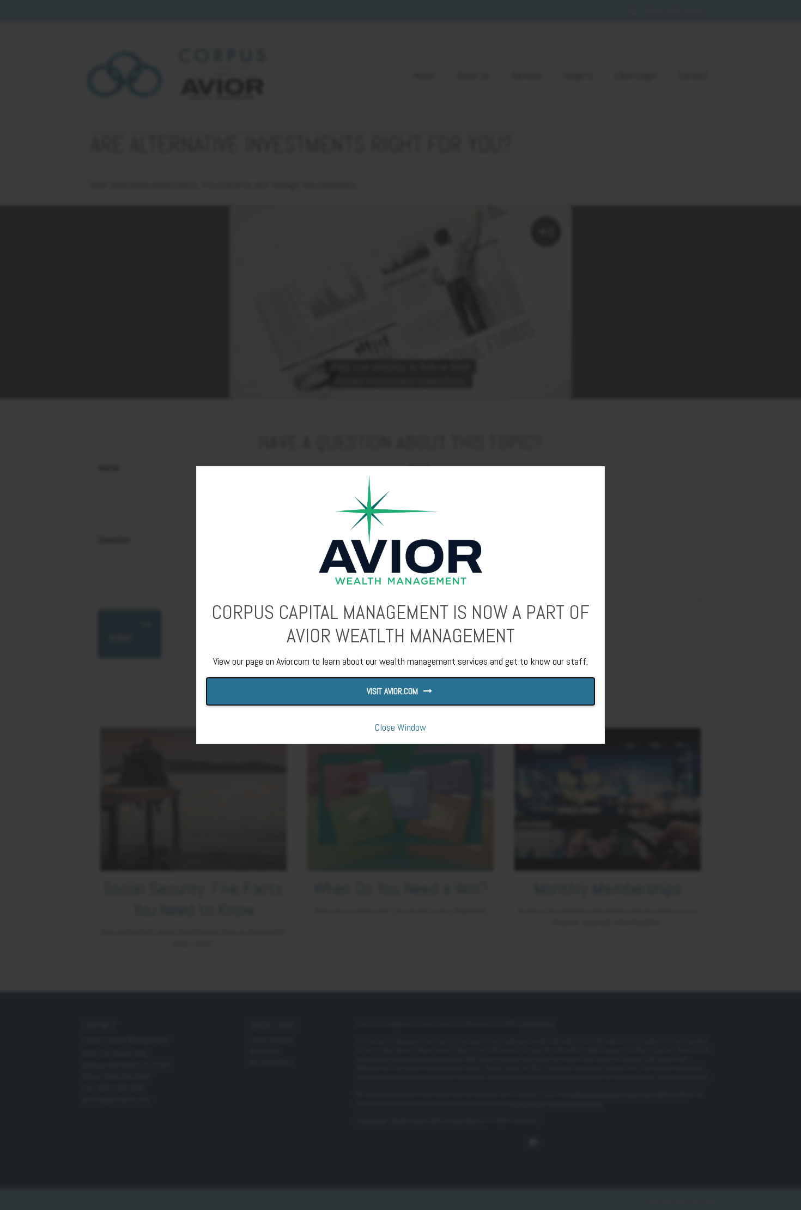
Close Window (400, 727)
